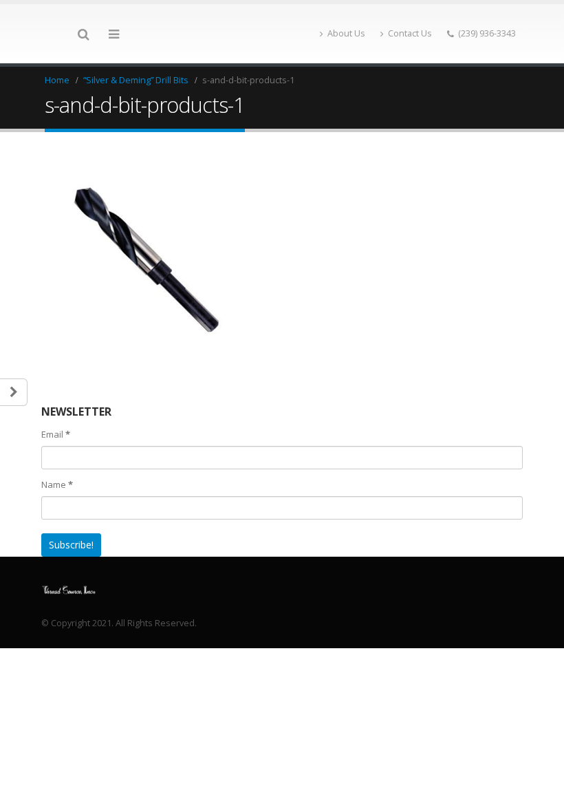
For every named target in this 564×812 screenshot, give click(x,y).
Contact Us (410, 33)
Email (55, 434)
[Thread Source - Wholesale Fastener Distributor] (68, 589)
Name (57, 484)
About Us (346, 33)
